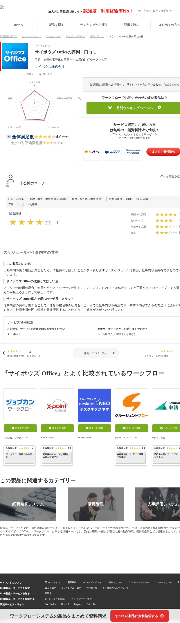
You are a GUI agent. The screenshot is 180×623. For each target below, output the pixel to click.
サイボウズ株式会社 (50, 66)
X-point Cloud (47, 437)
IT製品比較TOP (8, 36)
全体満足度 (23, 136)
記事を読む (131, 25)
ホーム (18, 25)
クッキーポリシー (163, 582)
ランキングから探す (94, 25)
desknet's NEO (84, 437)
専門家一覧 (91, 587)
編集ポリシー (115, 582)
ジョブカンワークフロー (16, 437)
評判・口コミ (97, 36)
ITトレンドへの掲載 (55, 598)
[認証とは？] (11, 187)
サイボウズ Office (75, 36)
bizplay (78, 604)
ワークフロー (53, 36)
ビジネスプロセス (31, 36)
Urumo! (65, 604)
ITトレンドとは (52, 582)
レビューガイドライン (93, 582)
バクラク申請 (158, 437)
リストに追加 (22, 428)
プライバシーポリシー (138, 582)
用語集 (48, 593)
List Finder (50, 604)
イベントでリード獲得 (81, 598)
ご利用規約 (70, 582)
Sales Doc (92, 604)
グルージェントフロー (126, 437)
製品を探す (56, 25)
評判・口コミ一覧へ (96, 353)
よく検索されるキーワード (116, 587)
